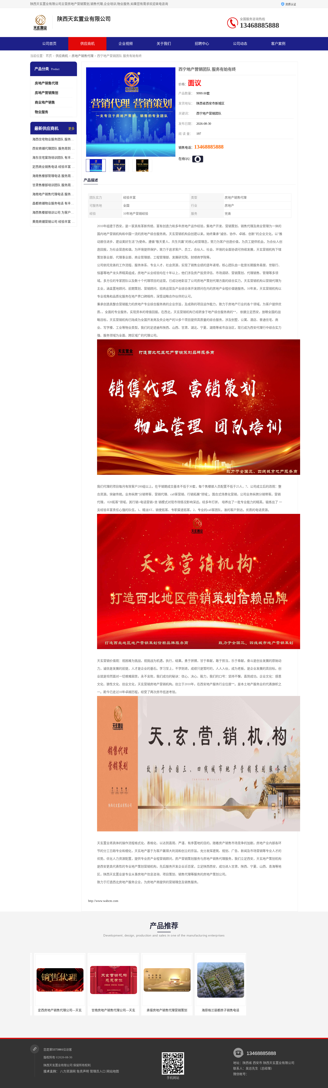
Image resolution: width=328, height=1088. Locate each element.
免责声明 (83, 1071)
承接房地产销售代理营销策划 (147, 1010)
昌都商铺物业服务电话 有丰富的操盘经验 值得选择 (53, 203)
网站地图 (112, 1071)
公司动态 (240, 44)
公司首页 (49, 44)
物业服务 (41, 112)
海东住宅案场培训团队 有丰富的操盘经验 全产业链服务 (53, 157)
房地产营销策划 (46, 93)
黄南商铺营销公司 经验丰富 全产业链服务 (53, 221)
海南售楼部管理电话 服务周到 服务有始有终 (53, 176)
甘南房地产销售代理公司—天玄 (94, 1010)
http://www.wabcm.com (103, 901)
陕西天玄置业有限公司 (58, 1065)
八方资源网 (68, 1071)
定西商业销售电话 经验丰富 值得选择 (53, 166)
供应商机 (87, 44)
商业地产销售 (45, 102)
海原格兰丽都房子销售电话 (201, 1010)
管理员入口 (98, 1071)
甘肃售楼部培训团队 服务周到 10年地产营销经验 (53, 185)
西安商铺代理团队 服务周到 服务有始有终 (53, 148)
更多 (71, 128)
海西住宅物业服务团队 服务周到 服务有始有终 (53, 139)
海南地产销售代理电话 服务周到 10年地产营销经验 (53, 194)
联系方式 (49, 57)
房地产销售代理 (82, 56)
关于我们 (164, 44)
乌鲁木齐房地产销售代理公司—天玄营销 (258, 1010)
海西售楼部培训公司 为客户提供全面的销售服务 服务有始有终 (53, 212)
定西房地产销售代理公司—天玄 (40, 1010)
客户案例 (278, 44)
